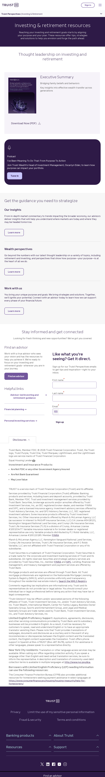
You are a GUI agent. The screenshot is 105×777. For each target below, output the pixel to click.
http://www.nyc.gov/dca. (78, 662)
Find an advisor (16, 376)
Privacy (15, 712)
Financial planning (14, 409)
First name (58, 380)
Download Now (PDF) (27, 123)
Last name (58, 393)
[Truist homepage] (10, 5)
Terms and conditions (71, 719)
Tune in (16, 175)
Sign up (60, 422)
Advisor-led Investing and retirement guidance (24, 396)
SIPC (68, 562)
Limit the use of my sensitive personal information (61, 712)
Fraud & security (30, 719)
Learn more (16, 232)
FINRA (55, 535)
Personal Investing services (19, 420)
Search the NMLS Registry (73, 581)
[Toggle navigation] (100, 5)
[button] (28, 735)
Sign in (90, 6)
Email (55, 406)
